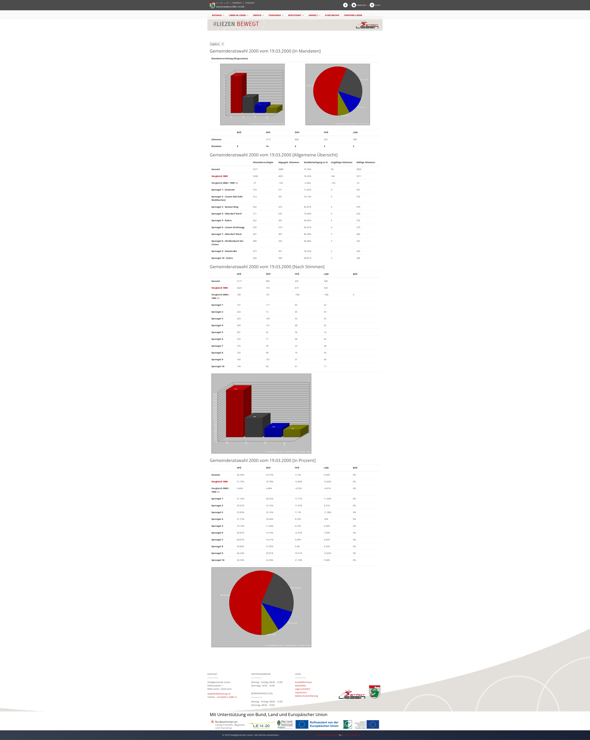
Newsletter (300, 685)
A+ (222, 3)
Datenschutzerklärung (306, 695)
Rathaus (217, 15)
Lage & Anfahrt (302, 688)
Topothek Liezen (353, 15)
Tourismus (274, 15)
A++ (227, 3)
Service (257, 15)
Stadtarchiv (332, 15)
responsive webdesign (326, 735)
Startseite (249, 3)
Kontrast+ (237, 3)
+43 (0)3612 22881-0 (226, 697)
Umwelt (313, 15)
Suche (377, 5)
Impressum (301, 692)
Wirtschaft (294, 15)
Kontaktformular (303, 682)
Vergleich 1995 (219, 176)
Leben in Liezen (237, 15)
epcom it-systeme (351, 735)
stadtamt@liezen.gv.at (218, 693)
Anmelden (361, 5)
